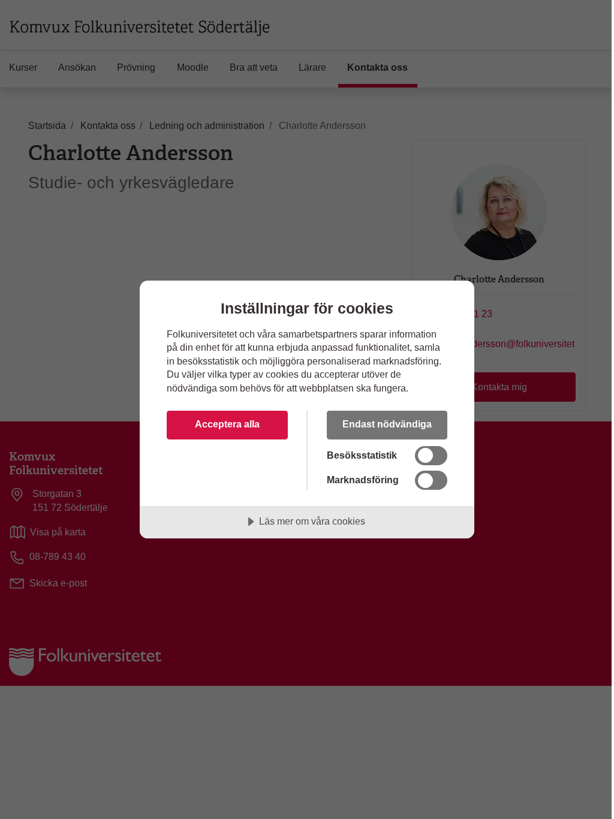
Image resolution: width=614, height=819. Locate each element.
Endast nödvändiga (387, 423)
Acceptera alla (227, 423)
